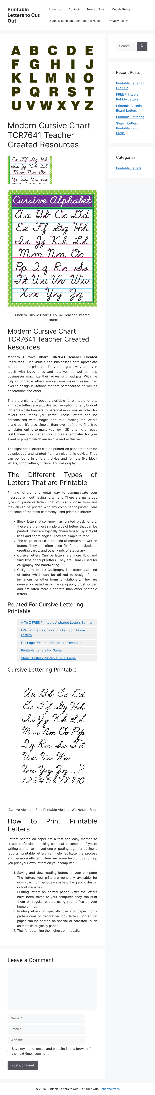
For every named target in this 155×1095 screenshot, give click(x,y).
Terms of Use (96, 9)
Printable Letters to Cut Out (24, 15)
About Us (55, 9)
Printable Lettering (130, 117)
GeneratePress (109, 1089)
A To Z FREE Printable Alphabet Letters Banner (56, 622)
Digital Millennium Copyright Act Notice (75, 21)
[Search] (142, 46)
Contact (74, 9)
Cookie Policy (121, 9)
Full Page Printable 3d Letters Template (51, 643)
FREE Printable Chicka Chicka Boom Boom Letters (53, 632)
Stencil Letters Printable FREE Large (48, 658)
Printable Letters (128, 168)
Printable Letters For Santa (41, 650)
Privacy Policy (118, 21)
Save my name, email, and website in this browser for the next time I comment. (53, 1051)
